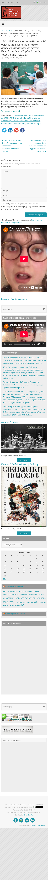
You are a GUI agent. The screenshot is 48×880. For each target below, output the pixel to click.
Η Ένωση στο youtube (14, 586)
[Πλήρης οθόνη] (42, 344)
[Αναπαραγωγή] (5, 344)
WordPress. (41, 825)
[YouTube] (41, 2)
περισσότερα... (24, 460)
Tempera (33, 825)
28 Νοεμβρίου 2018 (18, 58)
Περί (2, 2)
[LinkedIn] (45, 2)
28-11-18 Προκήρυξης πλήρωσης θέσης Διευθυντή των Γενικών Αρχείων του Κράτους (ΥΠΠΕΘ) (37, 146)
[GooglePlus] (38, 2)
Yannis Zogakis (28, 815)
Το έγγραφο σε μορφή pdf (10, 111)
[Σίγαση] (38, 344)
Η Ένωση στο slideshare (15, 614)
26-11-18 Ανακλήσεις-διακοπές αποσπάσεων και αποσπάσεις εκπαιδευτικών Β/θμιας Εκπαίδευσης (12, 146)
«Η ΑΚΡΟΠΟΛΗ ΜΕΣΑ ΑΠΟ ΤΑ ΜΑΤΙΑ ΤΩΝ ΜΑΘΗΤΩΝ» (24, 598)
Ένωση (6, 58)
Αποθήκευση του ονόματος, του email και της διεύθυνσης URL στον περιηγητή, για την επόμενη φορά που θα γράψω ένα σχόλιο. (23, 206)
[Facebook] (34, 2)
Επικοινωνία (10, 2)
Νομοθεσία (9, 31)
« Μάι (4, 579)
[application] (24, 334)
